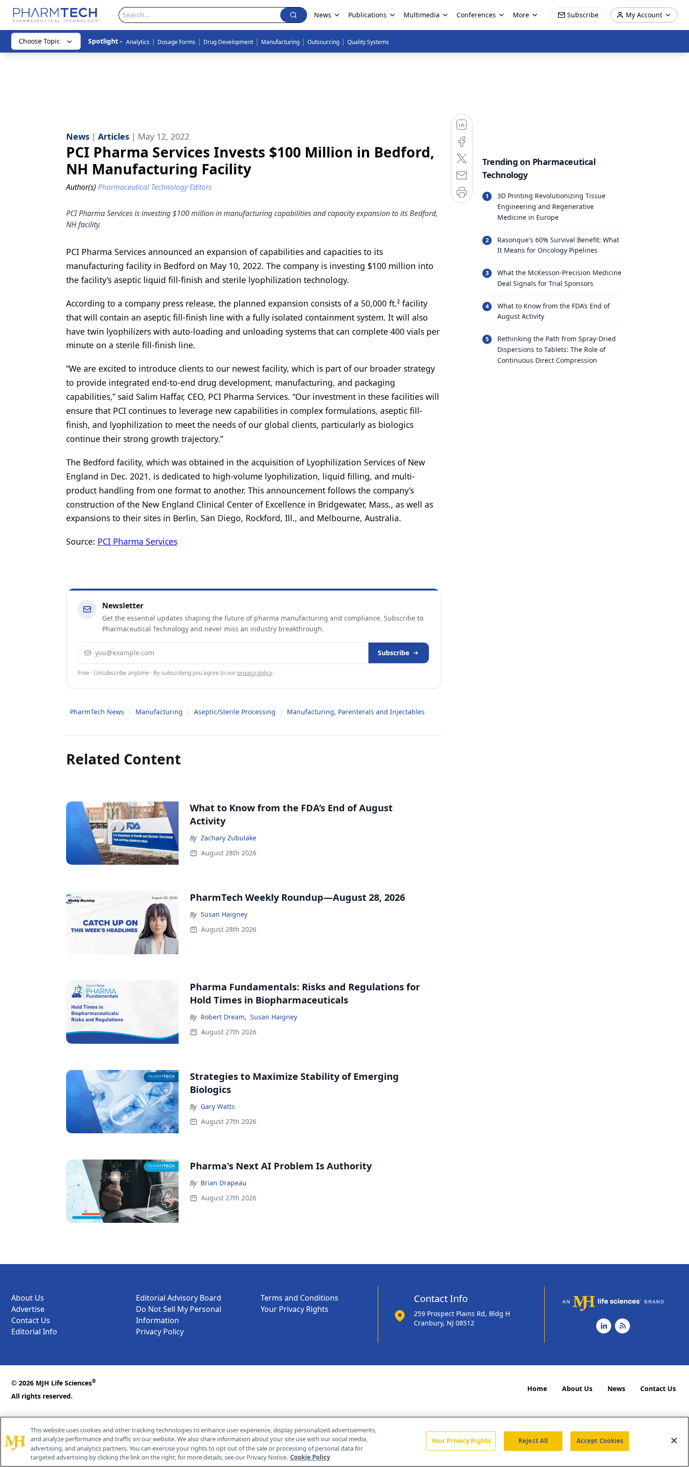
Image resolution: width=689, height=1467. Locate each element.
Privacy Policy (160, 1331)
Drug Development (228, 42)
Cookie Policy (310, 1457)
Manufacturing (280, 42)
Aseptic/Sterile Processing (235, 711)
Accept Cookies (600, 1441)
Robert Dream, (224, 1016)
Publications (367, 14)
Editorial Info (34, 1331)
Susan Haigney (224, 914)
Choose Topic (39, 41)
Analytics (138, 42)
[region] (344, 1441)
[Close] (674, 1440)
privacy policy (254, 673)
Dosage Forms (176, 42)
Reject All (533, 1441)
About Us (27, 1298)
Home (537, 1388)
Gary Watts (218, 1106)
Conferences (476, 14)
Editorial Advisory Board (178, 1298)
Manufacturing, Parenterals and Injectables (356, 711)
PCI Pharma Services (137, 541)
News (616, 1388)
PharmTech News (97, 711)
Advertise (28, 1309)
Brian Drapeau (224, 1182)
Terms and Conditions (299, 1298)
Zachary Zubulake (228, 837)
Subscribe (393, 652)
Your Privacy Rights (295, 1309)
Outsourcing (323, 42)
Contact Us (30, 1320)
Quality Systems (368, 42)
